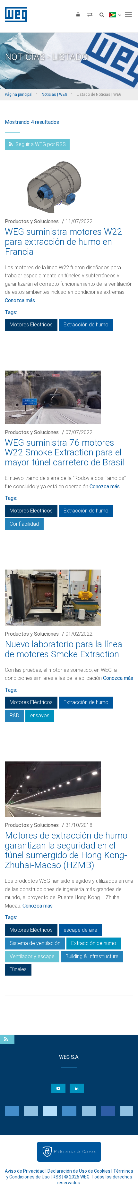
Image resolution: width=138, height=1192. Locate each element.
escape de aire (80, 930)
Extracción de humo (86, 325)
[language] (115, 14)
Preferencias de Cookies (75, 1151)
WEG (13, 14)
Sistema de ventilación (35, 943)
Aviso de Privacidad (25, 1171)
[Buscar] (102, 14)
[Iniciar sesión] (78, 14)
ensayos (39, 715)
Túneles (18, 969)
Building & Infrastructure (91, 956)
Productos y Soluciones (32, 221)
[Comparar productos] (90, 14)
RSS (57, 1176)
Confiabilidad (24, 524)
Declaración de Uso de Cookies (78, 1171)
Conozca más (20, 300)
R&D (14, 715)
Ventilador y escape (32, 956)
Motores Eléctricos (31, 325)
